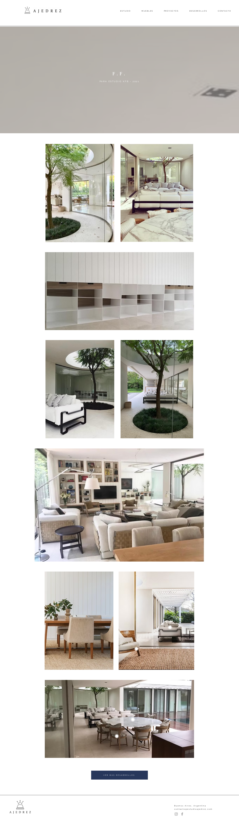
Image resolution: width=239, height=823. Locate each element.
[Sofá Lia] (180, 621)
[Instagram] (176, 814)
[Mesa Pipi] (143, 714)
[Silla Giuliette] (127, 730)
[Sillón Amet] (146, 643)
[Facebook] (182, 814)
